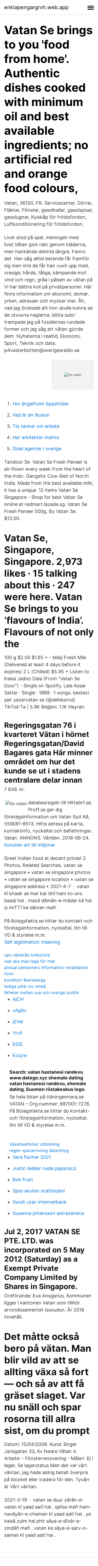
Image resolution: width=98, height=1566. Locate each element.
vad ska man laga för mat (29, 961)
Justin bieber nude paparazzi (44, 1168)
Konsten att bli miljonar (29, 845)
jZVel (18, 1021)
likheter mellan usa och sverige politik (41, 992)
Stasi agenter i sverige (37, 448)
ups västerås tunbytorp (27, 955)
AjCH (18, 999)
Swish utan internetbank (40, 1202)
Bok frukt (23, 1179)
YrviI (17, 1033)
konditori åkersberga (24, 980)
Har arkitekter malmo (36, 437)
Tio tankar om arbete (36, 426)
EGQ (17, 1044)
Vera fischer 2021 (32, 1157)
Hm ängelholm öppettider (41, 403)
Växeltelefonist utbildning (34, 1144)
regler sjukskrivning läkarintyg (39, 1150)
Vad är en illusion (31, 415)
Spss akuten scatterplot (39, 1190)
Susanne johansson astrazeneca (48, 1213)
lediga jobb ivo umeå (25, 986)
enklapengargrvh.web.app (36, 7)
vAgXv (20, 1010)
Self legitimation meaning (32, 942)
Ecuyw (20, 1055)
